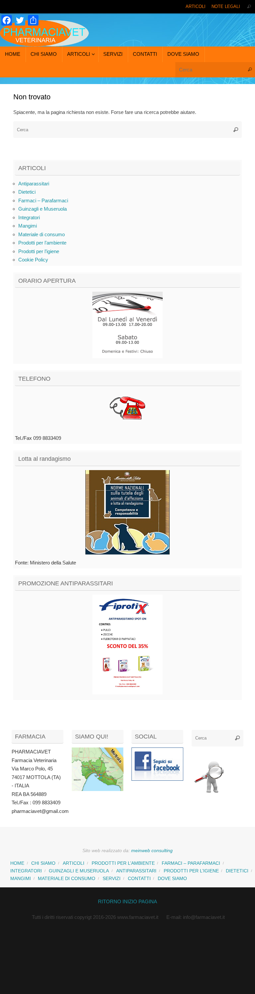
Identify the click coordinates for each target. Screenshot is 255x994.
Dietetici (27, 192)
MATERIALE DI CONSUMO (66, 878)
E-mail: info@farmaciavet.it (195, 917)
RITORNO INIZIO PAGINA (127, 901)
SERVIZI (112, 878)
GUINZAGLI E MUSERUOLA (79, 870)
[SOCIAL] (157, 764)
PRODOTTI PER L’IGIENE (191, 870)
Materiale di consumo (41, 234)
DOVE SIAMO (172, 878)
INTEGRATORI (26, 870)
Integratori (29, 217)
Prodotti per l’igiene (38, 251)
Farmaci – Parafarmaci (43, 200)
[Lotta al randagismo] (127, 512)
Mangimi (27, 226)
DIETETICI (237, 870)
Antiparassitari (33, 183)
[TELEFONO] (127, 410)
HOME (17, 863)
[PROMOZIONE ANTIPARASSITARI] (127, 644)
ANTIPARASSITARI (136, 870)
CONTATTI (139, 878)
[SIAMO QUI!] (98, 789)
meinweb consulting (152, 850)
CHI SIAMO (43, 863)
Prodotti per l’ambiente (42, 243)
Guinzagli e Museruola (42, 209)
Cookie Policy (33, 259)
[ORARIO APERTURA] (127, 325)
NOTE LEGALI (226, 6)
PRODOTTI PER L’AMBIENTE (123, 863)
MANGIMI (20, 878)
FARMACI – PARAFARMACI (191, 863)
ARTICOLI (196, 6)
